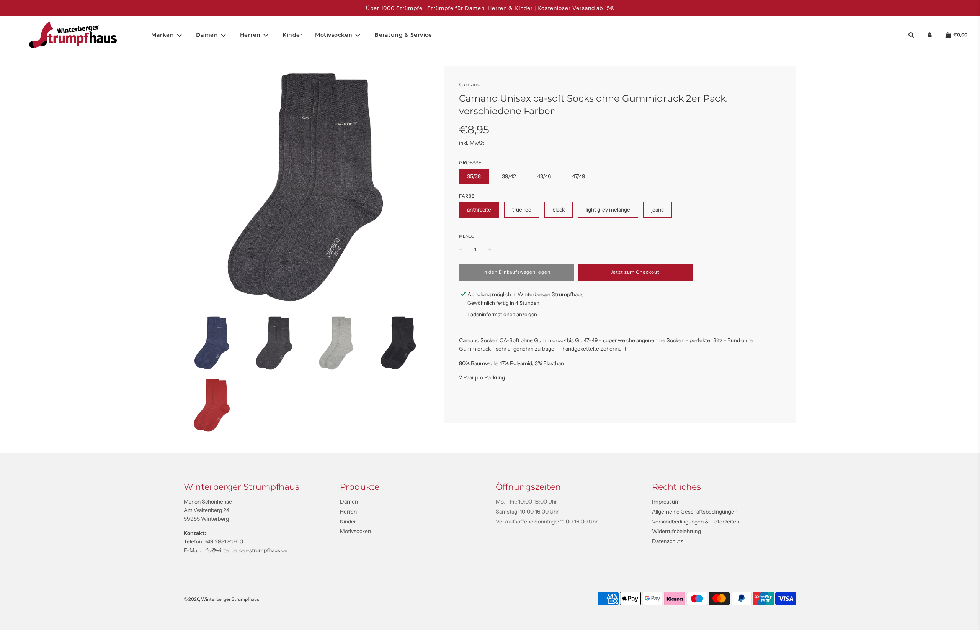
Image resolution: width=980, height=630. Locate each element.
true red (521, 209)
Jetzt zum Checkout (635, 272)
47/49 (578, 176)
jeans (657, 209)
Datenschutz (667, 541)
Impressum (666, 501)
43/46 (544, 176)
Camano (469, 84)
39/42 (509, 176)
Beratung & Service (403, 34)
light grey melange (608, 209)
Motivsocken (355, 531)
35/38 (474, 176)
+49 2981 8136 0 (224, 541)
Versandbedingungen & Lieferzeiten (695, 521)
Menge (466, 236)
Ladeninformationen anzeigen (502, 314)
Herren (348, 511)
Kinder (292, 34)
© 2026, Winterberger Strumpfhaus (221, 599)
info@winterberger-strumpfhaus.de (244, 550)
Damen (349, 501)
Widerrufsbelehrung (676, 531)
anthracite (479, 209)
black (558, 209)
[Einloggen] (930, 35)
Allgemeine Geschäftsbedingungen (694, 511)
